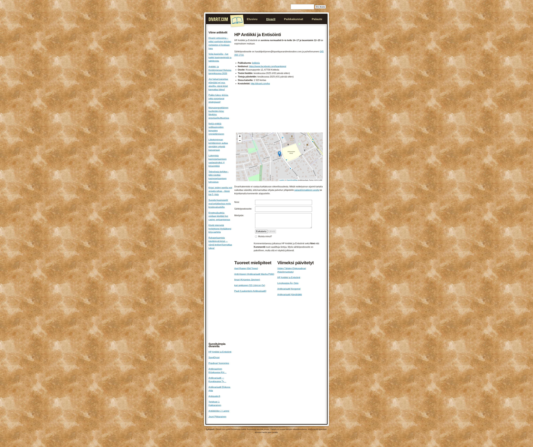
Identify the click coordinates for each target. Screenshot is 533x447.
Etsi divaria (320, 7)
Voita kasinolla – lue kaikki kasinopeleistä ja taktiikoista (219, 57)
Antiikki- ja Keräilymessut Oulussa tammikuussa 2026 (219, 70)
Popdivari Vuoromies (218, 363)
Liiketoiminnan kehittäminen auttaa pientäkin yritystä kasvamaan (218, 144)
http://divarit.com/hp (260, 83)
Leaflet (281, 180)
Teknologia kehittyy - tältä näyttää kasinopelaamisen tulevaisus (218, 177)
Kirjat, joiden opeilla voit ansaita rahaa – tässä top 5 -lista (220, 191)
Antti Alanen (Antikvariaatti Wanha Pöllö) (254, 274)
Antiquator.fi (214, 396)
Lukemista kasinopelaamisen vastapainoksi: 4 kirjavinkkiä (217, 160)
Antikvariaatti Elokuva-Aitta (219, 389)
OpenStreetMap (292, 180)
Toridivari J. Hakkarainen (214, 403)
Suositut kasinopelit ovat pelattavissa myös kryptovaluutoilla (219, 203)
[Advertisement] (279, 109)
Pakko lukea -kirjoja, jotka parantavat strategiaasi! (218, 98)
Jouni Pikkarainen (217, 416)
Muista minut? (265, 236)
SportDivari (214, 357)
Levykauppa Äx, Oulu (287, 283)
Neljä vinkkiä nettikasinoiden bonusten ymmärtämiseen (216, 129)
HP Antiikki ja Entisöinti (288, 277)
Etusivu (252, 19)
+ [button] (240, 136)
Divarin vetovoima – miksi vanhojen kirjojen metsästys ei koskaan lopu (219, 43)
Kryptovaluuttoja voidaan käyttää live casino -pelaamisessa (219, 216)
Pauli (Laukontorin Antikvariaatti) (250, 291)
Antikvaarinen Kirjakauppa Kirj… (217, 371)
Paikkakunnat (293, 19)
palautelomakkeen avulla (306, 190)
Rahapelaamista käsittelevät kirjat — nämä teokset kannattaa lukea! (220, 243)
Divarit (270, 19)
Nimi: (236, 202)
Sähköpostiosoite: (243, 209)
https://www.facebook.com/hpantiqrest (267, 66)
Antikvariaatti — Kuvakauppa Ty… (217, 380)
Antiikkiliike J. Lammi (218, 411)
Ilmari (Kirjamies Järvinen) (247, 280)
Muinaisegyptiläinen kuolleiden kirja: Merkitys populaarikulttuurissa (218, 113)
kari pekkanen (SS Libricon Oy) (249, 285)
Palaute (317, 19)
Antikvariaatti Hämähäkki (289, 294)
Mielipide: (239, 215)
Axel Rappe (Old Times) (246, 268)
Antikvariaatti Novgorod (288, 289)
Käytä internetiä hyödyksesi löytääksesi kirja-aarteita (219, 228)
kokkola (256, 63)
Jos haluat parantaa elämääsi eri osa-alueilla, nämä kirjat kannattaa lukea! (218, 84)
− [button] (240, 140)
